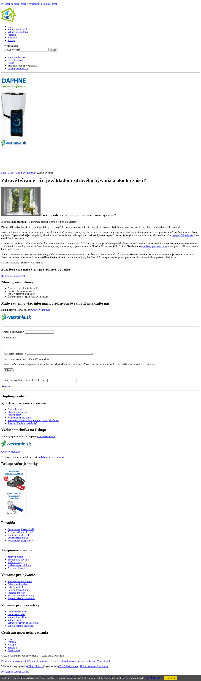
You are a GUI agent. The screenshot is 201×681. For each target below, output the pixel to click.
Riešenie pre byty (16, 592)
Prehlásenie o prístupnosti (14, 661)
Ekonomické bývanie (18, 559)
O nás (10, 639)
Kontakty (12, 647)
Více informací (152, 678)
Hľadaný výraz (11, 49)
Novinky (12, 644)
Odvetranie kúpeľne (17, 584)
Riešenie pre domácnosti (13, 276)
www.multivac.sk (16, 57)
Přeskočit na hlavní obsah (14, 4)
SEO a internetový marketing (94, 666)
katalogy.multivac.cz (18, 68)
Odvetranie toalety (17, 587)
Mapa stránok (103, 661)
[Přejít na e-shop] (16, 319)
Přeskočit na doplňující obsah (42, 4)
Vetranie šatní (14, 620)
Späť (3, 172)
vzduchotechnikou (46, 436)
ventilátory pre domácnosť (154, 246)
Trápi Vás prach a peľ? (19, 535)
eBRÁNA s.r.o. (35, 666)
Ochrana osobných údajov (63, 661)
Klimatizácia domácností (20, 581)
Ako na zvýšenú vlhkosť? (20, 532)
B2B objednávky (16, 60)
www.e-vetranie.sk (40, 309)
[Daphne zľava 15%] (13, 167)
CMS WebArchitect (68, 666)
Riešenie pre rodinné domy (21, 595)
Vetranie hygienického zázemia (23, 623)
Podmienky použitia (38, 661)
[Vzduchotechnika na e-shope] (16, 446)
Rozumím (170, 678)
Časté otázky (14, 650)
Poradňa (12, 642)
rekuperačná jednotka (182, 235)
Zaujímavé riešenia (25, 172)
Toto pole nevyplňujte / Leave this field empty (24, 380)
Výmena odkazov (86, 661)
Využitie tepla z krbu (18, 537)
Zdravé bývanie (15, 556)
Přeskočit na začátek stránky (15, 671)
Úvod (11, 172)
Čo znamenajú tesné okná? (21, 529)
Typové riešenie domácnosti (21, 598)
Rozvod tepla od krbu (18, 590)
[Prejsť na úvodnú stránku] (8, 21)
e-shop (11, 63)
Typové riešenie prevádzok (21, 625)
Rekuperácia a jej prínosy (20, 540)
